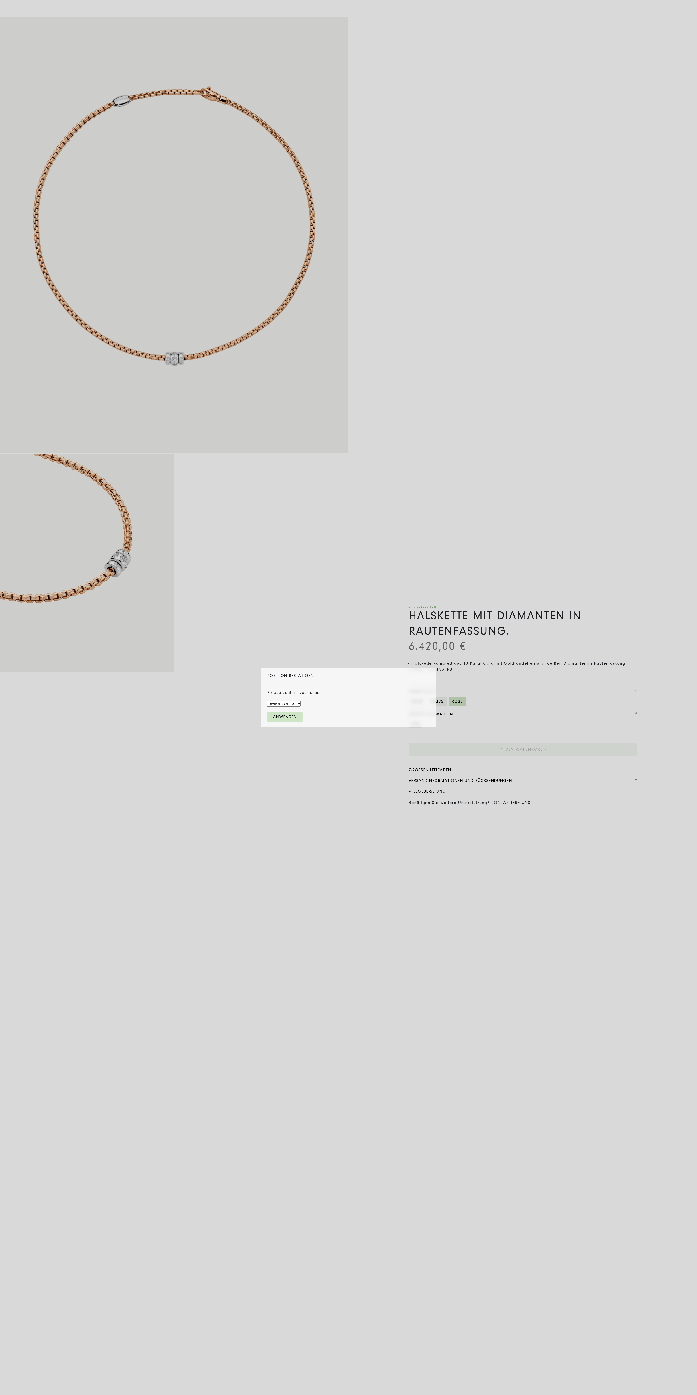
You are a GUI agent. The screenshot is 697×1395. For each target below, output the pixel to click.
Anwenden (285, 717)
